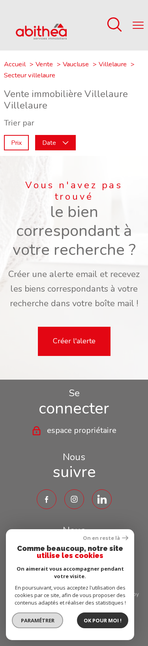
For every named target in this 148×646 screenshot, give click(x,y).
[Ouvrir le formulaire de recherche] (114, 25)
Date (49, 142)
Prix (16, 142)
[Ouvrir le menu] (138, 25)
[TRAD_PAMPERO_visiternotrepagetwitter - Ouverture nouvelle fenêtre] (102, 499)
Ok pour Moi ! (103, 620)
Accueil (15, 64)
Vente (44, 64)
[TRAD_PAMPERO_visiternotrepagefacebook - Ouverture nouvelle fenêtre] (46, 499)
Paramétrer (37, 620)
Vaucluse (76, 64)
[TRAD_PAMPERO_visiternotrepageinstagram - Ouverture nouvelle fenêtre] (74, 499)
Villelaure (113, 64)
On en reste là (101, 538)
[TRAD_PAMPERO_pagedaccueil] (41, 37)
